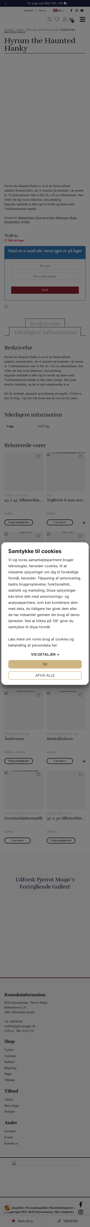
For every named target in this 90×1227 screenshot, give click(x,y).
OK (45, 664)
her (54, 645)
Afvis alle (45, 675)
